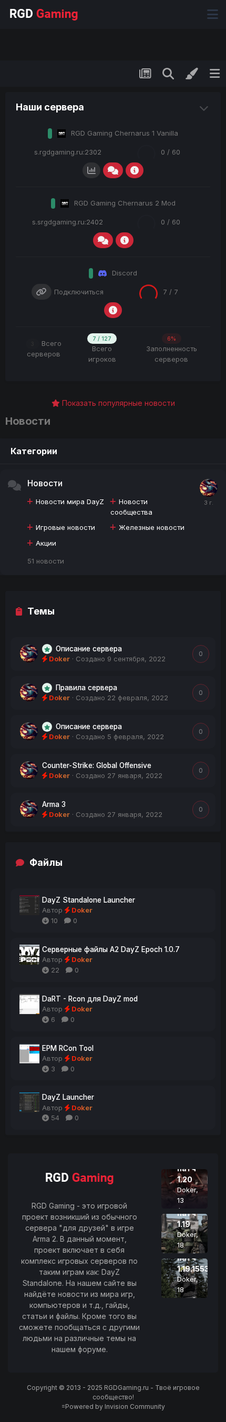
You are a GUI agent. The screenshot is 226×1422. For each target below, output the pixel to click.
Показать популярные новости (117, 402)
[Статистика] (91, 170)
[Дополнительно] (134, 170)
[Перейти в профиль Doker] (209, 488)
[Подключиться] (42, 292)
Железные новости (151, 527)
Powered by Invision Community (115, 1406)
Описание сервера (89, 648)
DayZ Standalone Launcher (88, 900)
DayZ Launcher (68, 1097)
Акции (46, 543)
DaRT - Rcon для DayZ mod (90, 999)
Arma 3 (54, 804)
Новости (45, 483)
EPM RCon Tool (68, 1048)
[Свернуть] (205, 107)
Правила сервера (86, 687)
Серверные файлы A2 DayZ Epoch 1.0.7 (111, 949)
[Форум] (113, 170)
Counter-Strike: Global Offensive (96, 765)
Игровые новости (65, 527)
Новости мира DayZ (70, 501)
